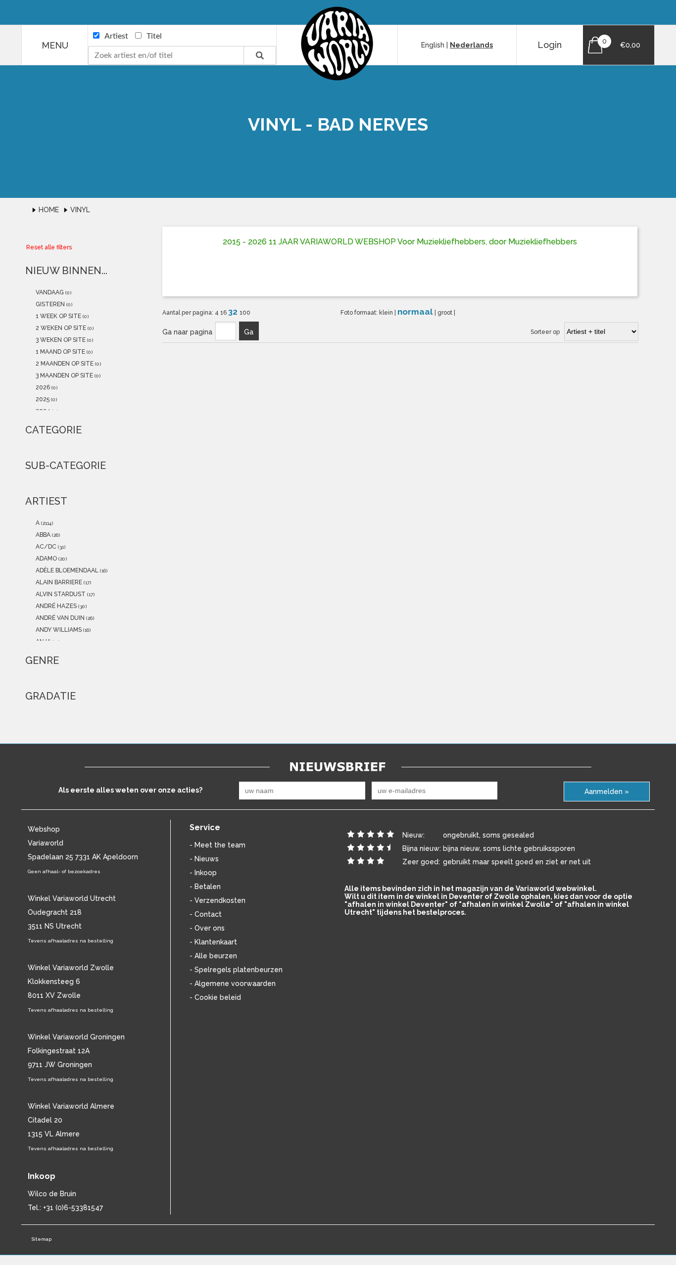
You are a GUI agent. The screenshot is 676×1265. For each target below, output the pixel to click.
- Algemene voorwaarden (233, 983)
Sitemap (41, 1239)
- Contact (206, 914)
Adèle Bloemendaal (66, 570)
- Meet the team (217, 845)
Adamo (45, 558)
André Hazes (55, 606)
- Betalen (205, 886)
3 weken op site (60, 339)
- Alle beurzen (213, 956)
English (432, 45)
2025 (42, 399)
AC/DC (45, 546)
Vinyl (80, 210)
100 (245, 312)
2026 (42, 387)
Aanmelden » (606, 792)
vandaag (49, 292)
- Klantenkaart (213, 942)
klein (386, 312)
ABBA (42, 534)
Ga (248, 332)
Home (50, 210)
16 (224, 312)
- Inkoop (203, 873)
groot (445, 312)
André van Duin (59, 617)
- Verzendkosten (217, 900)
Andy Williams (58, 629)
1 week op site (58, 316)
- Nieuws (204, 859)
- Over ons (207, 928)
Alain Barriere (58, 582)
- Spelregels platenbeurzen (236, 970)
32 (234, 312)
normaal (416, 312)
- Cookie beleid (215, 997)
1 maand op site (60, 351)
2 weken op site (60, 328)
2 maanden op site (64, 363)
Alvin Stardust (60, 594)
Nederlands (471, 45)
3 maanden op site (64, 375)
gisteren (49, 304)
